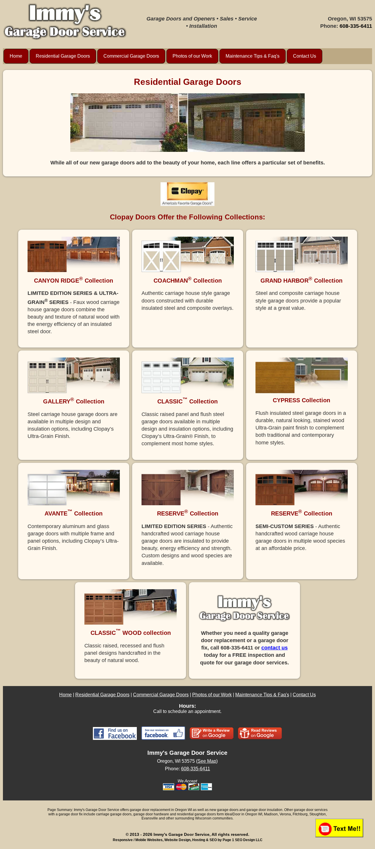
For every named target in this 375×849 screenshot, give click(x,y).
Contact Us (304, 56)
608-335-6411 (356, 26)
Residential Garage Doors (63, 56)
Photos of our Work (192, 56)
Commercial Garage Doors (131, 56)
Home (16, 56)
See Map (206, 761)
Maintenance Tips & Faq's (252, 56)
